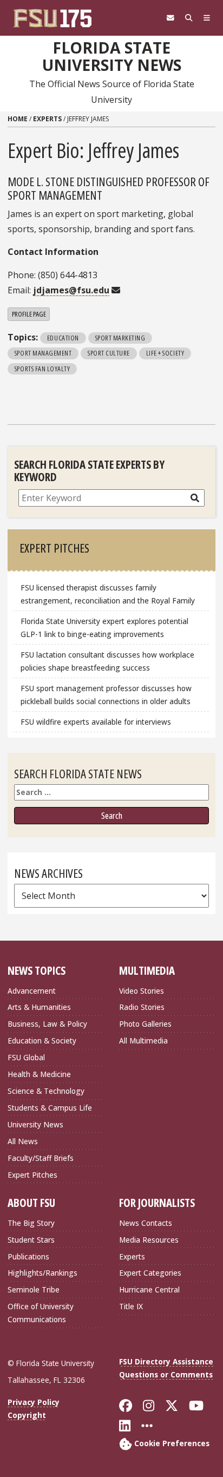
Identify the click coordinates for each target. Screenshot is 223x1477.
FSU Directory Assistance (166, 1361)
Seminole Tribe (34, 1289)
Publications (28, 1256)
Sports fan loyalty (42, 368)
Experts (47, 118)
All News (23, 1141)
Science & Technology (46, 1091)
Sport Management (43, 353)
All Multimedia (143, 1040)
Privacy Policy (34, 1402)
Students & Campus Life (50, 1107)
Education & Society (42, 1040)
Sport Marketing (120, 338)
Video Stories (141, 991)
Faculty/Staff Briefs (41, 1158)
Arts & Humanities (39, 1007)
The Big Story (31, 1223)
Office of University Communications (41, 1312)
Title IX (131, 1306)
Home (18, 118)
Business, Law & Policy (47, 1024)
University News (35, 1124)
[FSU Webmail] (170, 18)
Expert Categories (150, 1273)
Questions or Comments (166, 1374)
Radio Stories (142, 1007)
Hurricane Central (149, 1289)
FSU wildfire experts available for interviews (96, 722)
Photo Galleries (145, 1024)
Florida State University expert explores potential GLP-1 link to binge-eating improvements (104, 627)
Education (63, 338)
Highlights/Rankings (42, 1273)
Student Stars (31, 1240)
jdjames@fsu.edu (71, 290)
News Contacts (145, 1223)
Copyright (27, 1415)
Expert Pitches (32, 1175)
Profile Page (29, 314)
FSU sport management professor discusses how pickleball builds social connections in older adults (106, 694)
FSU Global (26, 1057)
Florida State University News (111, 56)
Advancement (32, 991)
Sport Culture (109, 353)
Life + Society (165, 353)
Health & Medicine (39, 1074)
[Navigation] (206, 18)
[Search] (189, 18)
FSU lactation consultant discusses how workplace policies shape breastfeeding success (107, 661)
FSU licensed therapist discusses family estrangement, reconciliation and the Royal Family (108, 594)
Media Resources (149, 1240)
